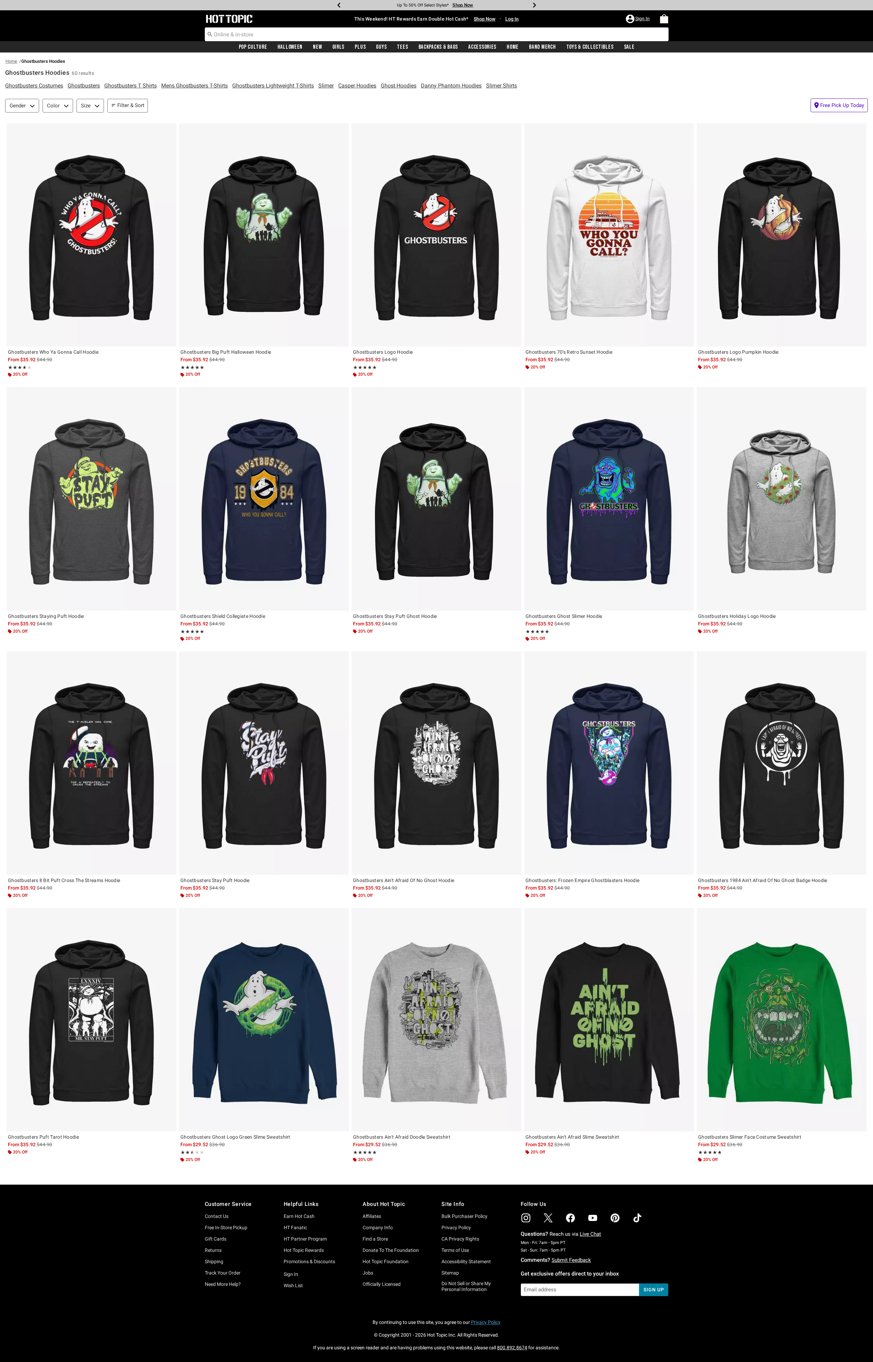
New (317, 47)
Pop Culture (253, 47)
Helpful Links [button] (301, 1204)
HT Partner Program (305, 1239)
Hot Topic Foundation (386, 1261)
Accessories (482, 47)
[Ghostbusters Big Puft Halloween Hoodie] (264, 235)
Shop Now (460, 5)
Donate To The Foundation (391, 1250)
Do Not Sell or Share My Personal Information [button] (466, 1286)
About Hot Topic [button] (384, 1204)
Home (513, 47)
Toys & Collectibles (590, 47)
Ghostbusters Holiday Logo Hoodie (737, 616)
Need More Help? (223, 1284)
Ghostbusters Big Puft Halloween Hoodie (225, 352)
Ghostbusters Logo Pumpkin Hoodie (738, 352)
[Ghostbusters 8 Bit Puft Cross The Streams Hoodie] (91, 762)
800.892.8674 (512, 1347)
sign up (654, 1289)
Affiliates (372, 1216)
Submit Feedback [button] (571, 1260)
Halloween (290, 47)
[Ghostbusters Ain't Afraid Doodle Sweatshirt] (436, 1019)
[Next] (534, 5)
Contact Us (216, 1216)
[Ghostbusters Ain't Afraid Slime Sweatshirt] (609, 1019)
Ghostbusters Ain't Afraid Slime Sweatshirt (573, 1137)
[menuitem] (664, 18)
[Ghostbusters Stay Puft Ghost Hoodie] (436, 498)
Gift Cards (215, 1239)
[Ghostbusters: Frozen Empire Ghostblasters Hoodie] (609, 762)
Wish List (293, 1285)
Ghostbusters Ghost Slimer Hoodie (564, 616)
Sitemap (450, 1273)
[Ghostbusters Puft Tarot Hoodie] (91, 1019)
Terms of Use (455, 1250)
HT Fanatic (295, 1227)
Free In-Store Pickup (226, 1227)
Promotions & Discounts (309, 1261)
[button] (638, 19)
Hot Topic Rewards (304, 1250)
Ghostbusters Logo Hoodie (383, 352)
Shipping (214, 1261)
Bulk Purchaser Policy (464, 1216)
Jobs (368, 1273)
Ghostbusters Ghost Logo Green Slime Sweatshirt (235, 1137)
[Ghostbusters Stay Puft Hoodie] (264, 762)
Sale (629, 47)
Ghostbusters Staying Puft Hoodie (46, 616)
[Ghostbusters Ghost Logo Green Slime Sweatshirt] (264, 1019)
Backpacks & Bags (438, 47)
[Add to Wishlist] (169, 130)
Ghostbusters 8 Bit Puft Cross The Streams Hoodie (64, 880)
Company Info (378, 1227)
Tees (402, 47)
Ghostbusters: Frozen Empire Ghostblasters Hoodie (582, 880)
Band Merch (542, 47)
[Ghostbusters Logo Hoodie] (436, 235)
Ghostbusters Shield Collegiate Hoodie (222, 616)
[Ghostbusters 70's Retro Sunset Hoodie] (609, 235)
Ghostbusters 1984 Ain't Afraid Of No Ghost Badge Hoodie (762, 880)
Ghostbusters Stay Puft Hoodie (215, 880)
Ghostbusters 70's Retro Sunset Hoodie (569, 352)
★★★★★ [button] (16, 367)
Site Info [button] (452, 1204)
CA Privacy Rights (460, 1239)
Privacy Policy (456, 1227)
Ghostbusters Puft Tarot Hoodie (43, 1137)
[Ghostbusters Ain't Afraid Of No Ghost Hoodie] (436, 762)
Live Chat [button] (590, 1234)
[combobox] (437, 34)
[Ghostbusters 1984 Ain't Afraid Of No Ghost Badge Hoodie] (781, 762)
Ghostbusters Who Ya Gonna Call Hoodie (53, 352)
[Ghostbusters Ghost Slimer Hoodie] (609, 498)
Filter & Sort (130, 105)
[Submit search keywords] (210, 34)
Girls (338, 47)
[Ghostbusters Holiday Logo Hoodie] (781, 498)
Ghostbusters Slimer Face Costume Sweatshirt (749, 1137)
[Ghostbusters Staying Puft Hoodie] (91, 498)
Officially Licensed (382, 1284)
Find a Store (375, 1239)
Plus (360, 47)
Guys (381, 47)
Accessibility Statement (466, 1261)
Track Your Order (222, 1273)
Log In (512, 19)
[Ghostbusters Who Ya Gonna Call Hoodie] (91, 235)
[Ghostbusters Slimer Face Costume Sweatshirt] (781, 1019)
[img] (526, 1218)
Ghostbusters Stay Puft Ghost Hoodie (395, 616)
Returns (213, 1250)
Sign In (291, 1274)
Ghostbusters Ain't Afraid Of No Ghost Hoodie (403, 880)
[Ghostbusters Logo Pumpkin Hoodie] (781, 235)
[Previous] (339, 5)
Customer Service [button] (228, 1204)
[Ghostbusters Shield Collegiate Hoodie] (264, 498)
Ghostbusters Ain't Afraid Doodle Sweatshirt (401, 1137)
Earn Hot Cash (299, 1216)
